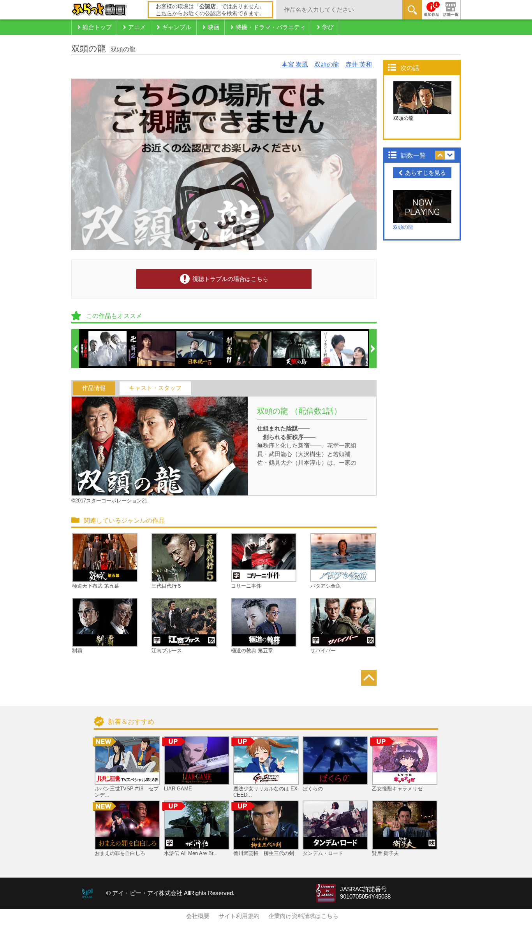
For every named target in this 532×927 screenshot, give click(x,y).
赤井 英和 (358, 64)
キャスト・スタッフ (155, 388)
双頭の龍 (326, 64)
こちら (164, 13)
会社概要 (198, 916)
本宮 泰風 (295, 64)
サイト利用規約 (238, 916)
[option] (103, 348)
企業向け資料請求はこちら (303, 916)
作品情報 (94, 388)
